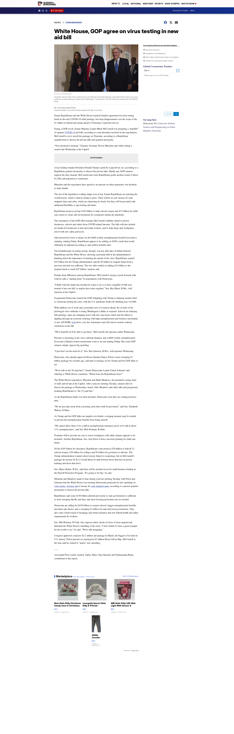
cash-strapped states (100, 486)
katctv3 (40, 11)
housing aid (72, 486)
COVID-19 (70, 132)
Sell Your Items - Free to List (83, 577)
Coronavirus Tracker (180, 10)
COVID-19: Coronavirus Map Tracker (159, 61)
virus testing (60, 486)
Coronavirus (73, 22)
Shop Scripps (172, 3)
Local (125, 3)
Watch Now (188, 3)
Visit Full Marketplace (130, 576)
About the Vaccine (152, 50)
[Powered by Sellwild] (134, 650)
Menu (115, 4)
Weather (148, 3)
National (136, 3)
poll (74, 322)
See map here (149, 119)
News (192, 10)
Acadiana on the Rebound (155, 53)
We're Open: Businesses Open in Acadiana (161, 57)
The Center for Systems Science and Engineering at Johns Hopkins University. (159, 127)
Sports (159, 3)
